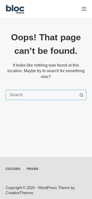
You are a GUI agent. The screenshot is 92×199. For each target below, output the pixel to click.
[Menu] (84, 9)
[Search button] (81, 95)
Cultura (13, 169)
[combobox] (41, 95)
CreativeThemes (19, 193)
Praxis (32, 169)
